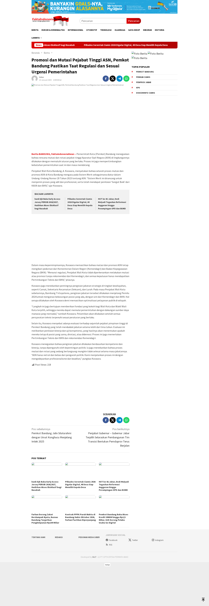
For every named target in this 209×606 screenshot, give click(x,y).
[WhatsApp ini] (126, 79)
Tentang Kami (38, 537)
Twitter (135, 540)
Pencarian (133, 21)
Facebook (113, 540)
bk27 (94, 557)
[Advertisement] (80, 239)
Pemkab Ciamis (143, 77)
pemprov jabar (143, 82)
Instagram (159, 540)
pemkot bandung (145, 71)
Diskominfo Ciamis (145, 93)
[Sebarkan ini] (106, 79)
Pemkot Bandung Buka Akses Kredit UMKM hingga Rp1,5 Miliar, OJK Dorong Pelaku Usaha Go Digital (113, 518)
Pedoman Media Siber (89, 537)
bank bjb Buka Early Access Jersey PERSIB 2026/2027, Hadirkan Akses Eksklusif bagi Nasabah (47, 485)
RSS (110, 544)
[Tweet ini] (113, 79)
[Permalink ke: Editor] (35, 78)
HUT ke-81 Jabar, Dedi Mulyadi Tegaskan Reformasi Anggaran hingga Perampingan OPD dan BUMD (114, 485)
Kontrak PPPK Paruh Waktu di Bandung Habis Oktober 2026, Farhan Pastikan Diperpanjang (80, 517)
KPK (138, 87)
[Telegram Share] (119, 79)
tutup (107, 565)
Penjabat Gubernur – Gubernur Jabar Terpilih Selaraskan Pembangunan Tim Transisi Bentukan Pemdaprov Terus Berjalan (107, 437)
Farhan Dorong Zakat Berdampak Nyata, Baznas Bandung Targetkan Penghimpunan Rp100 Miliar (45, 518)
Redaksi (59, 537)
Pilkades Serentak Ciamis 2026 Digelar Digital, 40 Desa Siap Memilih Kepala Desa (112, 45)
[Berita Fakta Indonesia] (51, 20)
